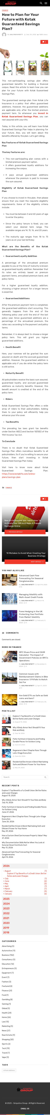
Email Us (25, 1109)
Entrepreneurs (8, 968)
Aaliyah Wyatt (16, 34)
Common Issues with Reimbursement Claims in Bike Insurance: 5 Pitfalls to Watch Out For (33, 678)
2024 (6, 903)
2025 (6, 898)
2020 (6, 922)
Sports (5, 1044)
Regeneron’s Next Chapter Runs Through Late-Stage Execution (30, 751)
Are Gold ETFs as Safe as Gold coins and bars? (33, 696)
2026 (6, 865)
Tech (4, 1048)
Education (6, 964)
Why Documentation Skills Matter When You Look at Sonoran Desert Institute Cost (23, 843)
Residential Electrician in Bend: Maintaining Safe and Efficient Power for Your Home (30, 763)
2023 (6, 908)
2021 (6, 918)
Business (5, 955)
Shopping (6, 1039)
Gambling (6, 999)
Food (4, 995)
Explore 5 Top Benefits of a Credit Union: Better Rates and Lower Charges (29, 717)
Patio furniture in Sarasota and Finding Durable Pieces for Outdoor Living (29, 740)
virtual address (9, 1070)
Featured (6, 986)
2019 (6, 927)
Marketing (6, 1026)
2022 (6, 913)
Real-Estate (7, 1035)
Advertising (6, 946)
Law (3, 1022)
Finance (5, 10)
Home (4, 1017)
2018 (6, 932)
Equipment (6, 973)
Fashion (5, 982)
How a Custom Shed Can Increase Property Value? (22, 836)
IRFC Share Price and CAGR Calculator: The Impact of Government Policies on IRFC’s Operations (33, 656)
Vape (4, 1057)
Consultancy (7, 960)
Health (4, 1013)
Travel (4, 1053)
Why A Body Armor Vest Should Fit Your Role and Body (29, 728)
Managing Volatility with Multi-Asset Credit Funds (31, 595)
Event (4, 977)
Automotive (7, 951)
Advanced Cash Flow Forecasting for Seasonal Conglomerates (31, 578)
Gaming (5, 1004)
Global (4, 1008)
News (4, 1031)
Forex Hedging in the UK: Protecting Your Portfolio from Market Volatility (31, 614)
